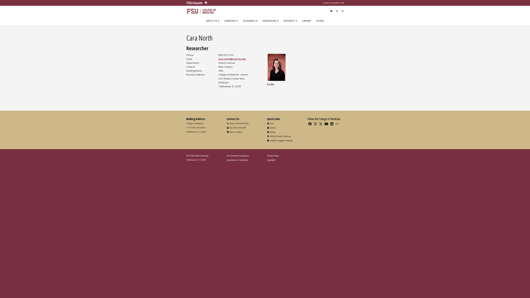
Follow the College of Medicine (323, 119)
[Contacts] (331, 11)
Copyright (271, 160)
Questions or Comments (237, 160)
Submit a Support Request (281, 140)
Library (306, 20)
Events (272, 127)
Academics (249, 20)
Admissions (270, 20)
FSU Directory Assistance (238, 155)
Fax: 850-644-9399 (237, 127)
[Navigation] (342, 11)
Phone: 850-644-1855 (239, 123)
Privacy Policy (273, 155)
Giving (320, 20)
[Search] (337, 11)
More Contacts (236, 132)
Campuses (230, 20)
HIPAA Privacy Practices (280, 136)
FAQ (271, 123)
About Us (212, 20)
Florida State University (332, 3)
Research (289, 20)
